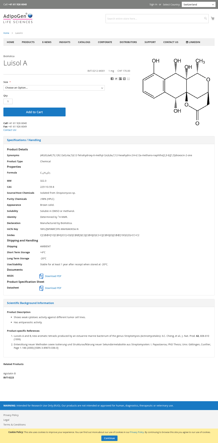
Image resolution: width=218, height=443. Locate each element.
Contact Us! (9, 130)
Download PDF (53, 276)
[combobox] (157, 18)
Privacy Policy (137, 432)
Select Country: (171, 4)
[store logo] (17, 18)
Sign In (153, 4)
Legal (6, 419)
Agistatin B (9, 373)
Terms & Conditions (14, 424)
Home (6, 33)
